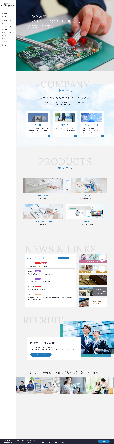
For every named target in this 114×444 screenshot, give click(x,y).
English (6, 45)
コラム (5, 38)
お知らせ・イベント (9, 23)
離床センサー (43, 196)
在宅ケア (86, 196)
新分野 (87, 222)
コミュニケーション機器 (43, 222)
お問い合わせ (7, 42)
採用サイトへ (41, 355)
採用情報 (6, 29)
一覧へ (63, 258)
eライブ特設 (7, 17)
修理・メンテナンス (9, 32)
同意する (103, 441)
